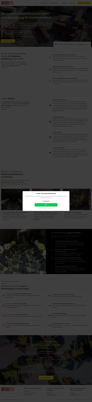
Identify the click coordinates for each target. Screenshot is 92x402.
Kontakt (40, 208)
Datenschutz (50, 208)
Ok (46, 204)
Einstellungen (46, 201)
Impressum (45, 208)
